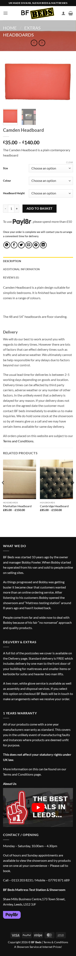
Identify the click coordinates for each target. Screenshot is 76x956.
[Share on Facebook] (14, 245)
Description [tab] (12, 261)
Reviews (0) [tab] (11, 277)
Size (5, 168)
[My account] (63, 13)
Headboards (18, 35)
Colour (7, 180)
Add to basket (40, 208)
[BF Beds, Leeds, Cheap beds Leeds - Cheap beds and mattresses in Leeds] (38, 13)
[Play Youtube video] (38, 807)
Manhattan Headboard (17, 506)
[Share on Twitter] (21, 245)
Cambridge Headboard (54, 506)
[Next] (66, 82)
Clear (69, 162)
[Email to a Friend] (28, 245)
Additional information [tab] (21, 269)
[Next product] (34, 43)
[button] (5, 13)
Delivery (14, 658)
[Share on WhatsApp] (6, 245)
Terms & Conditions (55, 942)
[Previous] (9, 82)
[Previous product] (42, 43)
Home (10, 28)
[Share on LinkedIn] (43, 245)
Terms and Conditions (18, 441)
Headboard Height (14, 193)
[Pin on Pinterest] (36, 245)
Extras (32, 28)
